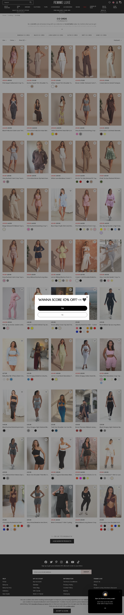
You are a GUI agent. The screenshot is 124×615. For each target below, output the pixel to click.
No (62, 315)
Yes (62, 308)
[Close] (87, 297)
